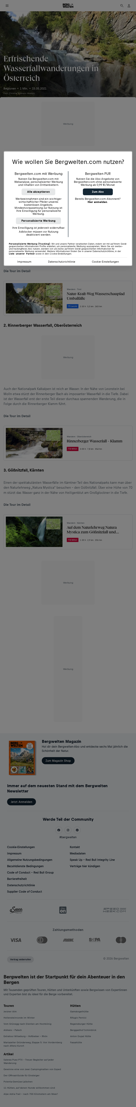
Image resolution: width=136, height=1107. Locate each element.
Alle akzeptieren (38, 191)
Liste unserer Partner (22, 254)
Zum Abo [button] (98, 191)
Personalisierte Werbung (38, 220)
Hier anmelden (97, 202)
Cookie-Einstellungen (105, 261)
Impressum (24, 261)
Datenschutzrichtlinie (61, 261)
